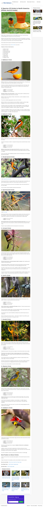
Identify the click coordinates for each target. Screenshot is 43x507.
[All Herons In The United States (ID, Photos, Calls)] (25, 475)
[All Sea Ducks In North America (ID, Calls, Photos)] (16, 486)
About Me (28, 505)
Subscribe (21, 501)
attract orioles (13, 44)
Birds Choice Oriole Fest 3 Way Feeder (15, 462)
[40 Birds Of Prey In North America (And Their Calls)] (6, 475)
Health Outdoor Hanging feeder (13, 464)
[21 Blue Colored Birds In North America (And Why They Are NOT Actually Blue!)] (16, 475)
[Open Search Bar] (13, 4)
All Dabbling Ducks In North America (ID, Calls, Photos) (25, 489)
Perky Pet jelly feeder (10, 466)
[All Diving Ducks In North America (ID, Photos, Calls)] (6, 486)
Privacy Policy (40, 505)
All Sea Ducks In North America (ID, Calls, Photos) (15, 489)
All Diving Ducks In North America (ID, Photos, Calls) (6, 489)
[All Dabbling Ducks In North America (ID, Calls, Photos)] (25, 486)
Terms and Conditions (34, 505)
